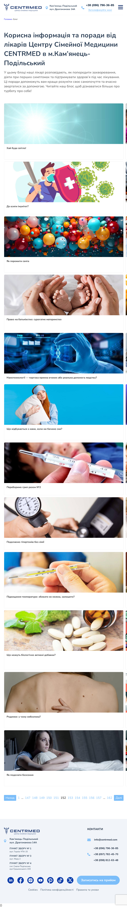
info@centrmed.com (105, 839)
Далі (119, 798)
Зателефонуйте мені (100, 10)
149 (42, 798)
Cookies (33, 890)
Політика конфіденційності (57, 890)
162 (109, 798)
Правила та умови (87, 890)
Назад (10, 798)
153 (70, 798)
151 (56, 798)
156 (91, 798)
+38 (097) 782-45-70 (106, 854)
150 (49, 798)
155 (84, 798)
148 (35, 798)
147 (27, 798)
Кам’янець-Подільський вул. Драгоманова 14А (63, 7)
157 (99, 798)
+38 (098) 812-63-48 (106, 860)
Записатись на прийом (98, 880)
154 (77, 798)
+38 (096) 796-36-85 (100, 5)
